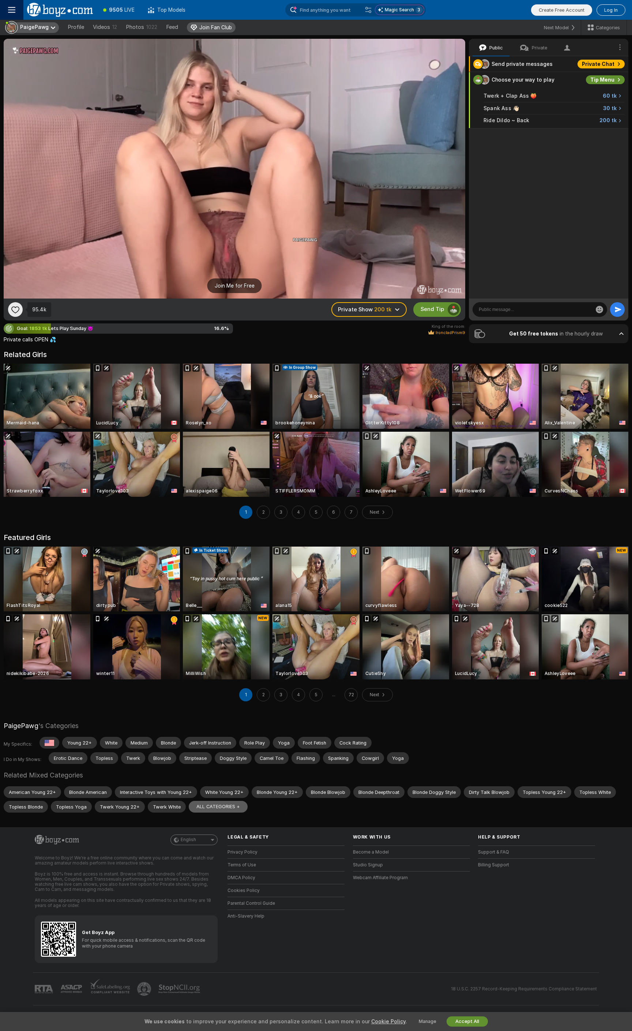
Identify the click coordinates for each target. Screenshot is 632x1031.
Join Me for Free (235, 286)
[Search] (368, 10)
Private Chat (598, 64)
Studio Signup (368, 864)
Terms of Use (241, 864)
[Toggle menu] (11, 10)
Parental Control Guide (251, 903)
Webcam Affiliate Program (380, 877)
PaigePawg (21, 726)
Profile (76, 27)
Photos (141, 27)
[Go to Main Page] (60, 10)
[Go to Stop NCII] (180, 989)
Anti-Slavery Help (245, 916)
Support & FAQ (493, 852)
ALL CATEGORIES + (218, 806)
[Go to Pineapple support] (145, 989)
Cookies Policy (243, 890)
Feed (172, 27)
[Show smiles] (599, 309)
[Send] (617, 309)
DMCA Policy (241, 877)
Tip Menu (602, 80)
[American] (49, 743)
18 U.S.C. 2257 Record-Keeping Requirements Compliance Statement (524, 988)
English (188, 839)
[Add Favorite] (15, 309)
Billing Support (493, 864)
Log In (611, 10)
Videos (105, 27)
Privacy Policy (242, 852)
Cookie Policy (388, 1021)
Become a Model (371, 852)
